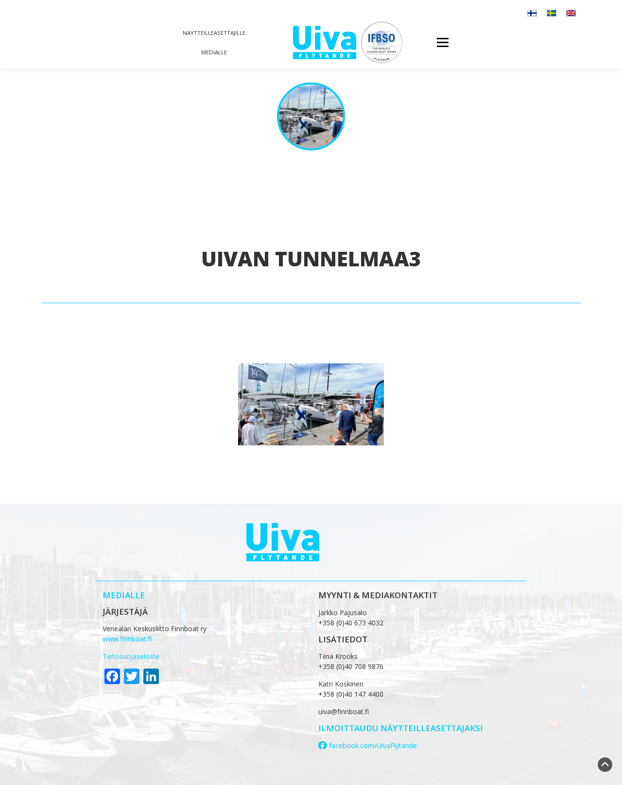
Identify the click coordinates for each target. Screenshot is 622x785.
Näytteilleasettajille (214, 32)
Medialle (214, 52)
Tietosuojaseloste (131, 656)
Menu (442, 42)
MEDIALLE (124, 595)
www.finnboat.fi (127, 638)
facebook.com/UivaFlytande (372, 745)
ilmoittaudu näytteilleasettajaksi (400, 728)
